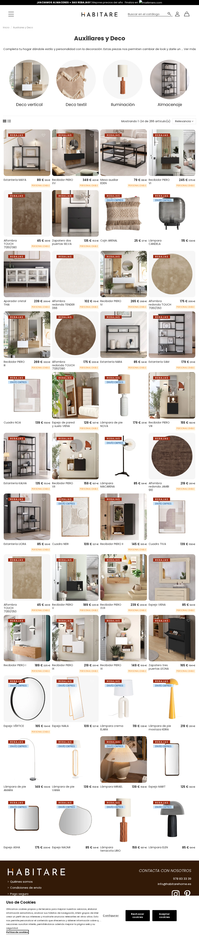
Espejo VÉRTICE (14, 726)
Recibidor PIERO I (15, 665)
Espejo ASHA (12, 847)
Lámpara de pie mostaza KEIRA (160, 727)
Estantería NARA (111, 362)
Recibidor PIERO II (111, 544)
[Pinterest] (187, 894)
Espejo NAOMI (61, 847)
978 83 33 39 (182, 879)
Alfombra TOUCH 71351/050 (10, 608)
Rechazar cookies (137, 915)
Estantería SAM (159, 362)
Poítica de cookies (17, 932)
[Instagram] (176, 894)
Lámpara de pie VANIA (63, 788)
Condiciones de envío (26, 888)
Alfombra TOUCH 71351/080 (10, 244)
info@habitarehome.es (174, 884)
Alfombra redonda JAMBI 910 (159, 486)
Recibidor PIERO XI (110, 667)
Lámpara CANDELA (155, 242)
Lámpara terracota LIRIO (110, 849)
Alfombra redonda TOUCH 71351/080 (63, 365)
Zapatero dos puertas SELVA (62, 242)
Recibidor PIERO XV (62, 181)
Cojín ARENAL (108, 240)
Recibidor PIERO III (14, 363)
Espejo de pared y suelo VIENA (63, 424)
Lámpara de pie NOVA (111, 424)
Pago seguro (19, 894)
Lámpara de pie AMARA (15, 788)
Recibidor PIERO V (62, 606)
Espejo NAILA (60, 726)
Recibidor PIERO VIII (159, 424)
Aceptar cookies (164, 915)
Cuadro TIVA (157, 544)
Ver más (190, 49)
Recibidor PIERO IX (62, 667)
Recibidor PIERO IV (110, 303)
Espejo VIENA (157, 605)
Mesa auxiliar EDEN (109, 181)
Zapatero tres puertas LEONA (159, 667)
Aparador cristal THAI (15, 303)
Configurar (111, 915)
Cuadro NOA (12, 422)
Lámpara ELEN (158, 847)
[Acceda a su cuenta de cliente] (177, 14)
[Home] (99, 14)
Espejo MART (157, 787)
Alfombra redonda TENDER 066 (63, 304)
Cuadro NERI (60, 544)
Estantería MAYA (15, 180)
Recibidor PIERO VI (159, 181)
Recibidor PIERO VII (62, 485)
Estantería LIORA (15, 544)
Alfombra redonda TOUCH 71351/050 (160, 304)
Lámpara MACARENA (107, 485)
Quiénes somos (21, 882)
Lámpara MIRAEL (111, 787)
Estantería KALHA (15, 483)
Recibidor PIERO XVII (110, 606)
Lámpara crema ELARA (111, 727)
